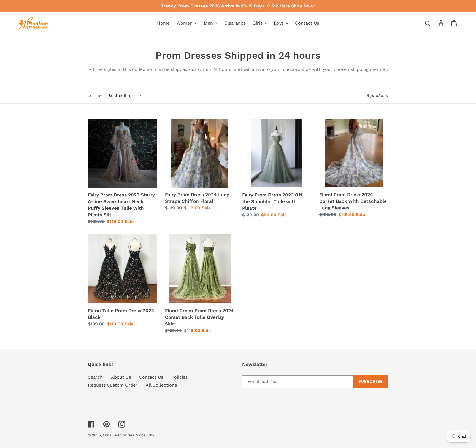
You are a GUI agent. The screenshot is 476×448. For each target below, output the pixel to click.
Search (95, 377)
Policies (179, 377)
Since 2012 (145, 435)
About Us (121, 377)
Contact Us (151, 377)
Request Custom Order (112, 385)
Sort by (95, 96)
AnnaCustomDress (118, 435)
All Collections (161, 385)
